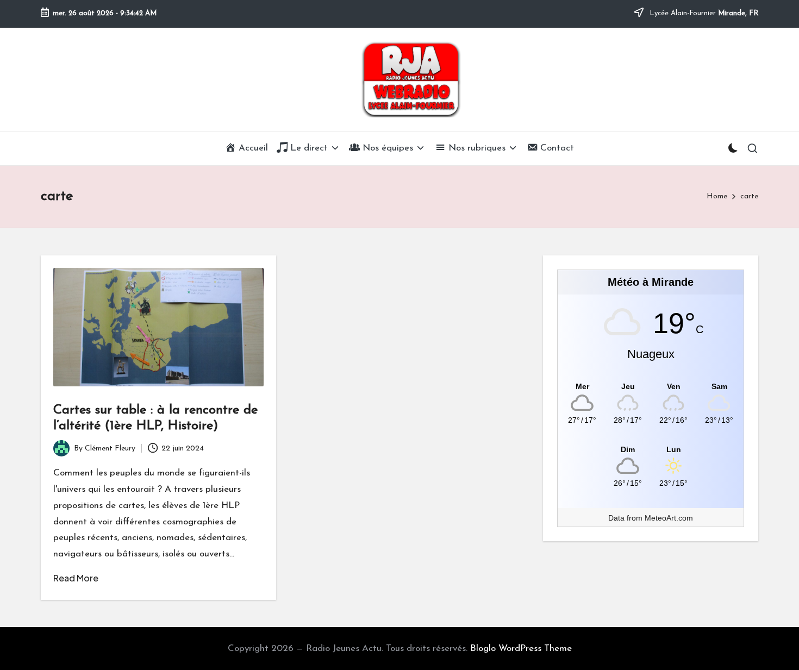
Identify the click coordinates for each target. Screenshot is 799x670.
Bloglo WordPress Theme (521, 648)
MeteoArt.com (669, 518)
